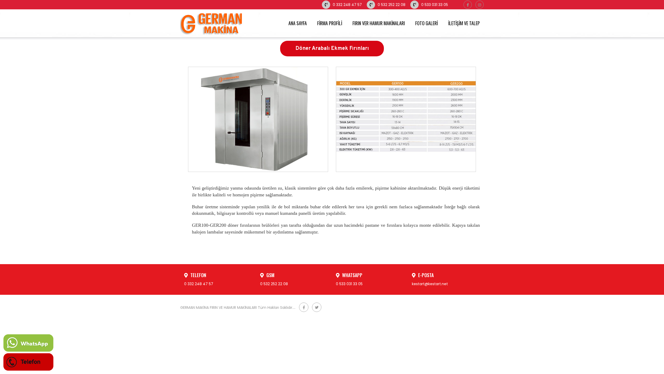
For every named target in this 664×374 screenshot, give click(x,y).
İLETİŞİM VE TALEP (464, 23)
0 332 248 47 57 (347, 4)
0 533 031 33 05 (434, 4)
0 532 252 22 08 (391, 4)
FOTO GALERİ (426, 23)
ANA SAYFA (297, 23)
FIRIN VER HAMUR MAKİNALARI (378, 23)
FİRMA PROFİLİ (329, 23)
